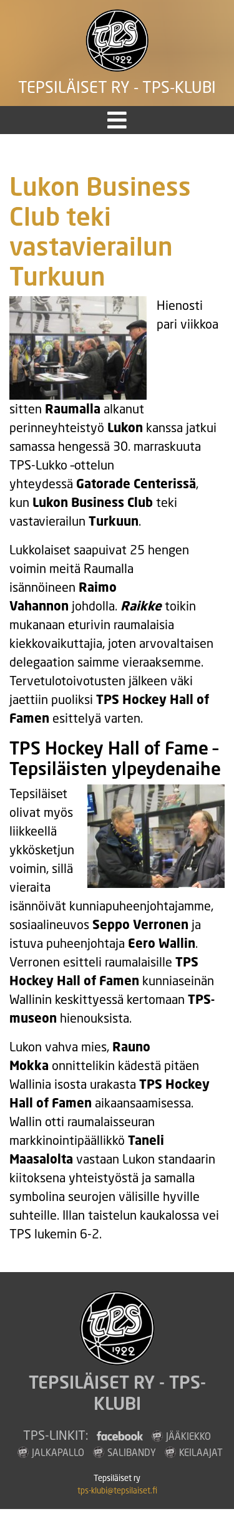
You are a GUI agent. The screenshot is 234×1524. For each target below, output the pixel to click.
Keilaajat (201, 1452)
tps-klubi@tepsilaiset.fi (117, 1490)
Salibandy (131, 1452)
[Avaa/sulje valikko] (117, 120)
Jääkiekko (188, 1436)
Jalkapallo (58, 1452)
